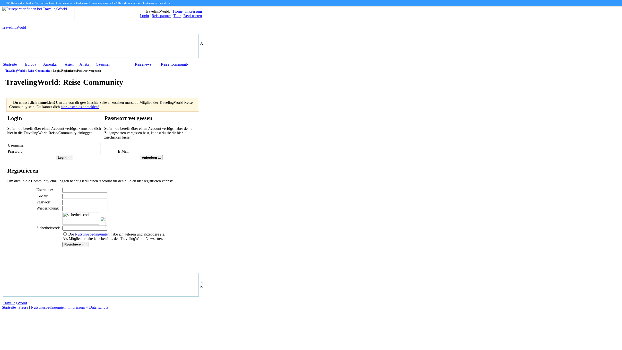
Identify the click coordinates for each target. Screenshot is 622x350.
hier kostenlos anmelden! (80, 107)
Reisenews (143, 64)
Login (144, 16)
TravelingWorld (14, 27)
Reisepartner (161, 16)
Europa (30, 64)
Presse (23, 307)
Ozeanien (103, 64)
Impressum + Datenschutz (88, 307)
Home (177, 11)
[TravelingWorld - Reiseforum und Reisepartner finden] (38, 20)
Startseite (10, 64)
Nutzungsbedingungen (48, 307)
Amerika (50, 64)
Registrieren (192, 16)
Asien (69, 64)
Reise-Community (175, 64)
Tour (177, 16)
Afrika (84, 64)
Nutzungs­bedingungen (92, 234)
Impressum (193, 11)
